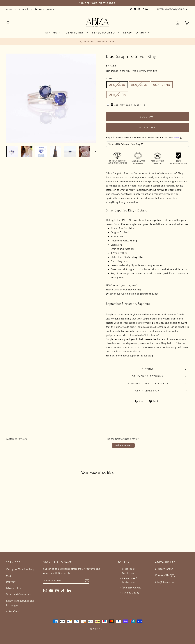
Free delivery (139, 70)
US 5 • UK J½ (117, 84)
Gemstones (75, 32)
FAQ (8, 575)
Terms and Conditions (18, 594)
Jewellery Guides (131, 587)
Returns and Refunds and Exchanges (20, 603)
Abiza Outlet (13, 611)
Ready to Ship (135, 32)
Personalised (104, 32)
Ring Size (112, 78)
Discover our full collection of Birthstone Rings (132, 293)
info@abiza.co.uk (164, 582)
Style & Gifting (130, 592)
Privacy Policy (13, 588)
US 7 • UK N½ (161, 84)
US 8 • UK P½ (117, 94)
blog (150, 355)
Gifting (52, 32)
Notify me (147, 127)
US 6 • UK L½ (139, 84)
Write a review (123, 445)
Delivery (11, 581)
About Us (11, 9)
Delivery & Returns (147, 376)
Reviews (39, 9)
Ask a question (147, 390)
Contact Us (25, 9)
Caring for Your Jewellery (20, 569)
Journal (50, 9)
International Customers (147, 383)
